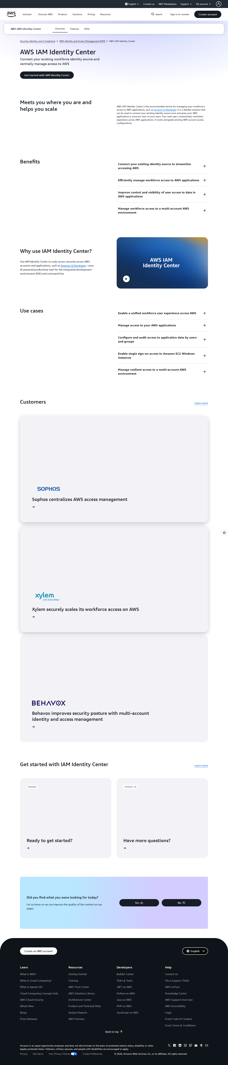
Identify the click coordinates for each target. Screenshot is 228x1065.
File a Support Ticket (177, 980)
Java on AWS (124, 999)
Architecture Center (79, 999)
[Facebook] (174, 1046)
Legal (168, 1012)
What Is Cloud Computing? (36, 980)
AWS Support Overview (179, 999)
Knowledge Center (176, 993)
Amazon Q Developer (165, 109)
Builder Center (125, 974)
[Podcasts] (201, 1046)
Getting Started (77, 974)
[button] (45, 14)
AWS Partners (76, 1019)
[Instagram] (185, 1046)
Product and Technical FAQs (84, 1006)
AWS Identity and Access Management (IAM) (82, 41)
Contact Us (171, 974)
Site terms (38, 1053)
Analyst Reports (77, 1012)
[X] (169, 1046)
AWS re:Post (172, 987)
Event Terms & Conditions (180, 1025)
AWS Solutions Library (81, 993)
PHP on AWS (124, 1006)
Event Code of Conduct (178, 1019)
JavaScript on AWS (128, 1012)
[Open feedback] (224, 533)
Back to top (112, 1031)
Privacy (23, 1053)
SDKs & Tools (125, 980)
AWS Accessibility (175, 1006)
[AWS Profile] (218, 4)
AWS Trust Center (78, 987)
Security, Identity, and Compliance (37, 41)
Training (73, 980)
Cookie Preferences (92, 1053)
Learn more (201, 403)
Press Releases (28, 1019)
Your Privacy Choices (59, 1053)
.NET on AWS (124, 987)
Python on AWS (126, 993)
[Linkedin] (180, 1046)
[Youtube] (196, 1046)
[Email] (206, 1046)
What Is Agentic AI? (31, 987)
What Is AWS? (28, 974)
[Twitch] (190, 1046)
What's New (27, 1006)
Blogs (23, 1012)
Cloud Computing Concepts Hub (39, 993)
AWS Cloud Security (31, 999)
